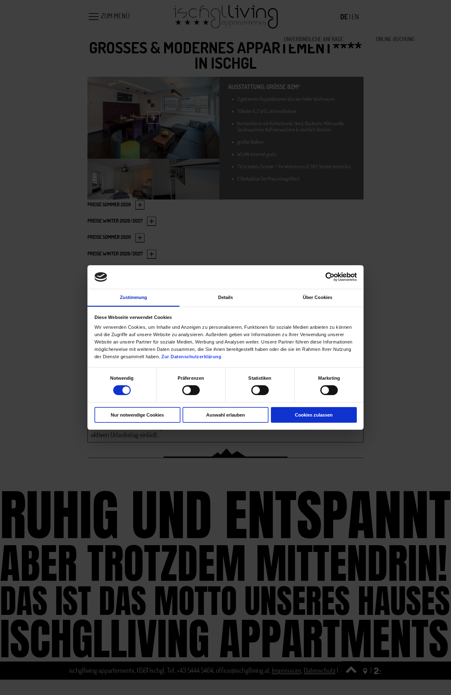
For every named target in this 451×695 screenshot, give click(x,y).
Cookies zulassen (314, 414)
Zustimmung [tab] (133, 297)
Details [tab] (225, 297)
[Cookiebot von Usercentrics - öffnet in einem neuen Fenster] (330, 276)
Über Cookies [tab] (317, 297)
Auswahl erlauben (225, 414)
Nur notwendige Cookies (137, 414)
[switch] (191, 390)
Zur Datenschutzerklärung (191, 356)
